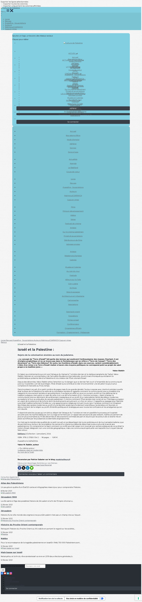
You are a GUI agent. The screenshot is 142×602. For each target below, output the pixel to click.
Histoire (32, 465)
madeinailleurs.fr (62, 459)
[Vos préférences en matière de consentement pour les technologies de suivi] (138, 598)
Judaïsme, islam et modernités (30, 450)
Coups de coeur (73, 172)
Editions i (22, 434)
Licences (8, 580)
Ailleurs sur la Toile (73, 280)
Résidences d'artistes (73, 256)
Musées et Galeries (75, 98)
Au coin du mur (73, 271)
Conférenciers (75, 110)
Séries (73, 220)
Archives (73, 288)
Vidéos (75, 82)
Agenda (73, 164)
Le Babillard (75, 68)
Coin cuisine (73, 284)
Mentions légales (12, 582)
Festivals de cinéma (73, 224)
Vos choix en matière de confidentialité (82, 598)
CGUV (7, 583)
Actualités (75, 64)
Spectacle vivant (75, 105)
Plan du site (10, 578)
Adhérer (73, 144)
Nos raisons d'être (73, 136)
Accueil (75, 57)
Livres (7, 19)
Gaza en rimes (11, 29)
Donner (73, 148)
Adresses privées (75, 95)
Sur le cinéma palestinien (75, 89)
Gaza (42, 465)
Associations (75, 116)
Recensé (48, 465)
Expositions (75, 107)
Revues (8, 21)
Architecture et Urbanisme (73, 296)
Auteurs (8, 25)
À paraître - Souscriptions (15, 23)
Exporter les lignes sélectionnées (14, 2)
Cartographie (73, 300)
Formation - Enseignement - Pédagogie (75, 114)
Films (75, 78)
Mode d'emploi (75, 61)
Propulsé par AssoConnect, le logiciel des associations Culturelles (32, 593)
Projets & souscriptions (75, 91)
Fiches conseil (73, 320)
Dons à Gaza (73, 152)
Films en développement (73, 211)
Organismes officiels (75, 112)
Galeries (75, 88)
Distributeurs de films (73, 240)
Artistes (75, 84)
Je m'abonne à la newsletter (13, 566)
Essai (38, 465)
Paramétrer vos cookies (14, 585)
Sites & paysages (73, 292)
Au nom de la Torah (26, 452)
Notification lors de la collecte (51, 598)
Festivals (75, 102)
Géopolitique (23, 465)
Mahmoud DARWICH (14, 27)
